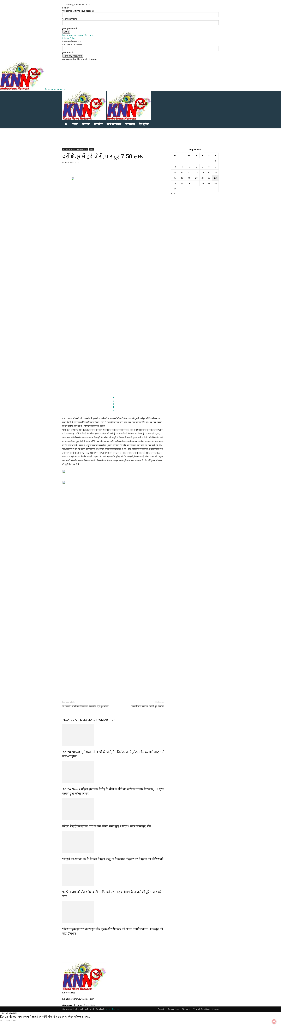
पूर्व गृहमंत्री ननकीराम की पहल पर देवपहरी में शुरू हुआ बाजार (85, 706)
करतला (86, 124)
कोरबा (75, 124)
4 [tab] (113, 406)
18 (182, 177)
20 (196, 177)
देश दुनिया (144, 124)
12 (189, 172)
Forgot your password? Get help (77, 35)
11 (182, 172)
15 (209, 172)
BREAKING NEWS (69, 149)
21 (203, 177)
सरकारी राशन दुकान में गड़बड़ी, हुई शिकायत (147, 706)
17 (175, 177)
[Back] (101, 4)
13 (196, 172)
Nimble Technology (113, 1009)
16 (215, 172)
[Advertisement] (57, 134)
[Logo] (84, 119)
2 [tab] (113, 400)
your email (67, 52)
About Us (161, 1009)
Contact (215, 1009)
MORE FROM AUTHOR (101, 719)
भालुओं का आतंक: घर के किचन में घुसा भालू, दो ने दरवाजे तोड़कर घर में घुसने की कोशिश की (112, 859)
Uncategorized (82, 149)
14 (203, 172)
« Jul (173, 193)
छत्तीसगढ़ (130, 124)
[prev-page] (63, 940)
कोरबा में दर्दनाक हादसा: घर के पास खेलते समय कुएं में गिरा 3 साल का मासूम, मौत (106, 826)
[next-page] (65, 940)
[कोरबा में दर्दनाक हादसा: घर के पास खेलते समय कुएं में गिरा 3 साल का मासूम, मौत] (113, 809)
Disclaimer (186, 1009)
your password (69, 28)
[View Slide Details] (113, 591)
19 (189, 177)
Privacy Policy (68, 38)
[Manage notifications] (274, 1021)
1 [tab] (113, 397)
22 (209, 177)
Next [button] (160, 293)
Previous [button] (66, 293)
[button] (215, 94)
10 (175, 172)
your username (69, 18)
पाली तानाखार (114, 124)
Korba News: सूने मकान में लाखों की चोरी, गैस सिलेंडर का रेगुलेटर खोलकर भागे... (45, 1016)
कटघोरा (98, 124)
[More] (147, 169)
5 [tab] (113, 410)
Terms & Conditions (201, 1009)
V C (66, 162)
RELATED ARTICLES (74, 719)
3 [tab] (113, 403)
